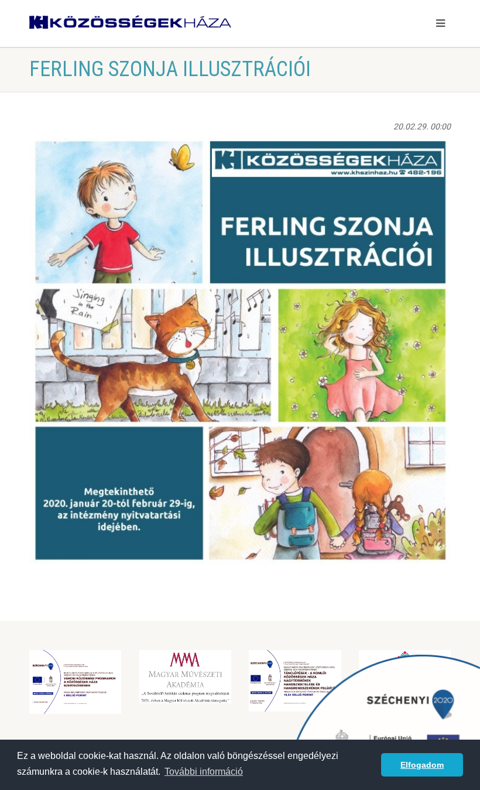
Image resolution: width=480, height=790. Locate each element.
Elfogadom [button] (422, 765)
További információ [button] (203, 772)
